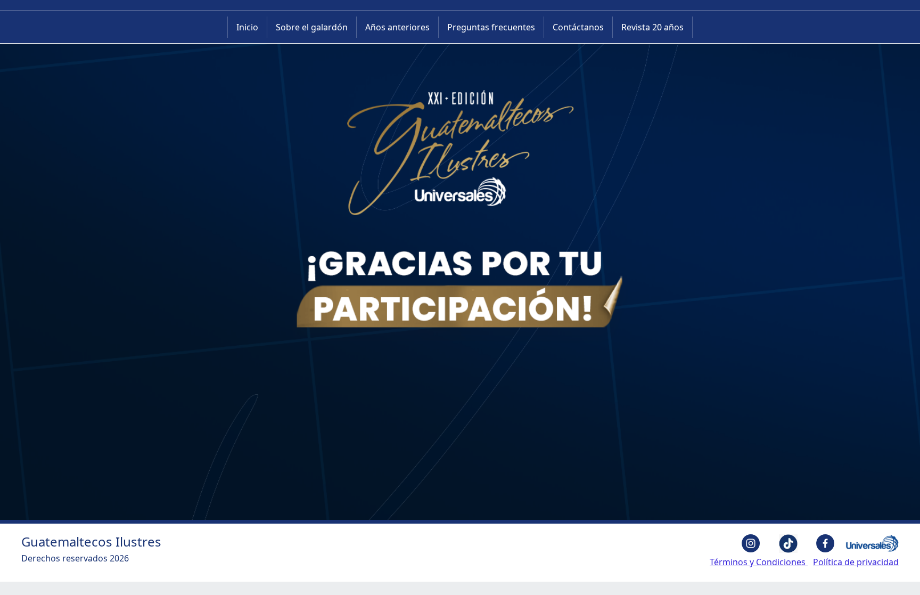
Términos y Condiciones (759, 562)
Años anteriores (397, 27)
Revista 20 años (652, 27)
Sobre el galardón (312, 27)
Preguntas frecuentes (491, 27)
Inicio (247, 27)
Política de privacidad (856, 562)
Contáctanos (578, 27)
